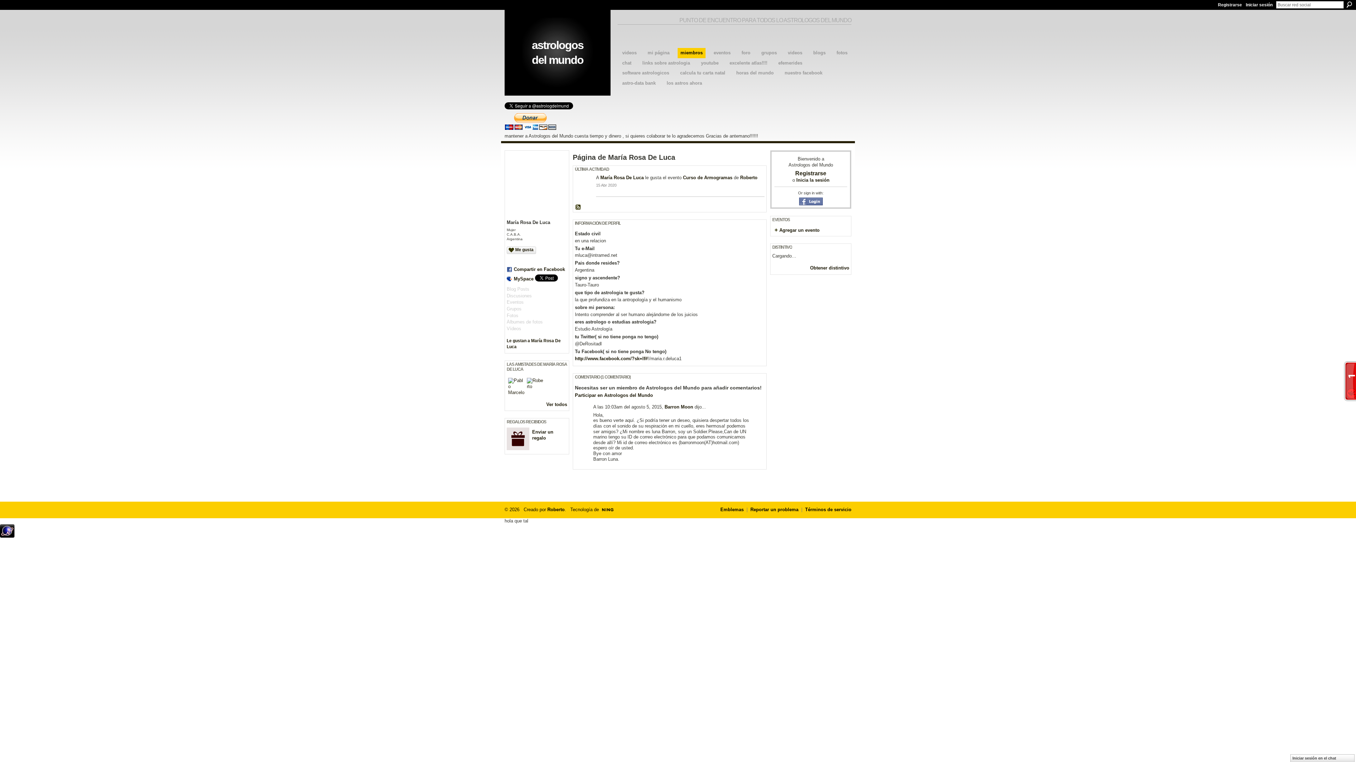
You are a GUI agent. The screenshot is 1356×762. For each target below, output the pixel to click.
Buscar (1349, 4)
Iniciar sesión (1259, 4)
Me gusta (524, 249)
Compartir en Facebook (539, 269)
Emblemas (732, 509)
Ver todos (556, 404)
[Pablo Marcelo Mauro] (516, 386)
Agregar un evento (799, 230)
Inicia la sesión (812, 180)
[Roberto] (535, 386)
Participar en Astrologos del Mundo (614, 395)
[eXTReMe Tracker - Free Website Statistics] (7, 536)
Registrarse (1230, 4)
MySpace (524, 279)
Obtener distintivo (829, 268)
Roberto (748, 177)
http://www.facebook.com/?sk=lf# (611, 358)
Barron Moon (679, 407)
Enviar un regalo (542, 435)
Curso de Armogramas (707, 177)
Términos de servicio (828, 509)
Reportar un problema (774, 509)
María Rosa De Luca (622, 177)
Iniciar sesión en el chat (1314, 758)
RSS (578, 207)
